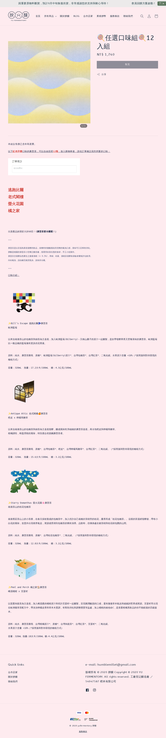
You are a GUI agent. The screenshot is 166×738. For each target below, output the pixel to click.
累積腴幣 (101, 16)
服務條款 (114, 16)
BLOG (76, 16)
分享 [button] (103, 74)
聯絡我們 (128, 16)
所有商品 (49, 16)
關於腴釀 (64, 16)
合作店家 (88, 16)
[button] (142, 16)
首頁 (38, 16)
